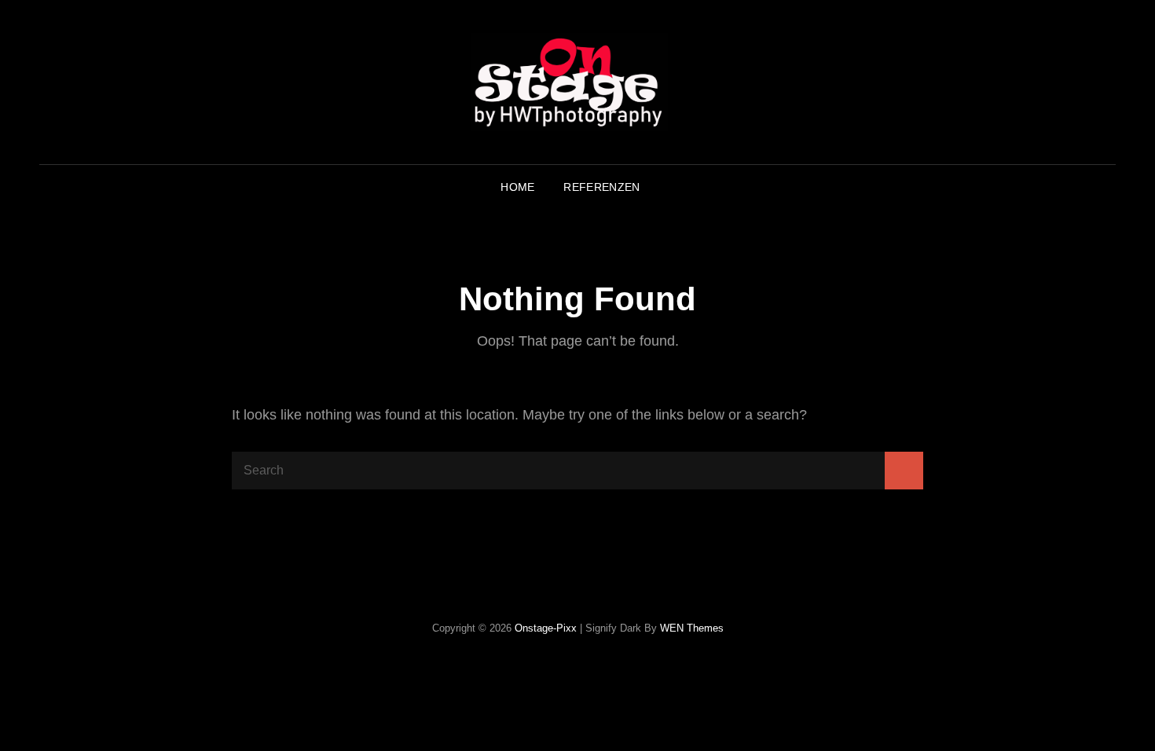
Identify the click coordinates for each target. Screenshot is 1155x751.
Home (517, 187)
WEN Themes (692, 628)
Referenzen (601, 187)
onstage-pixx (546, 628)
